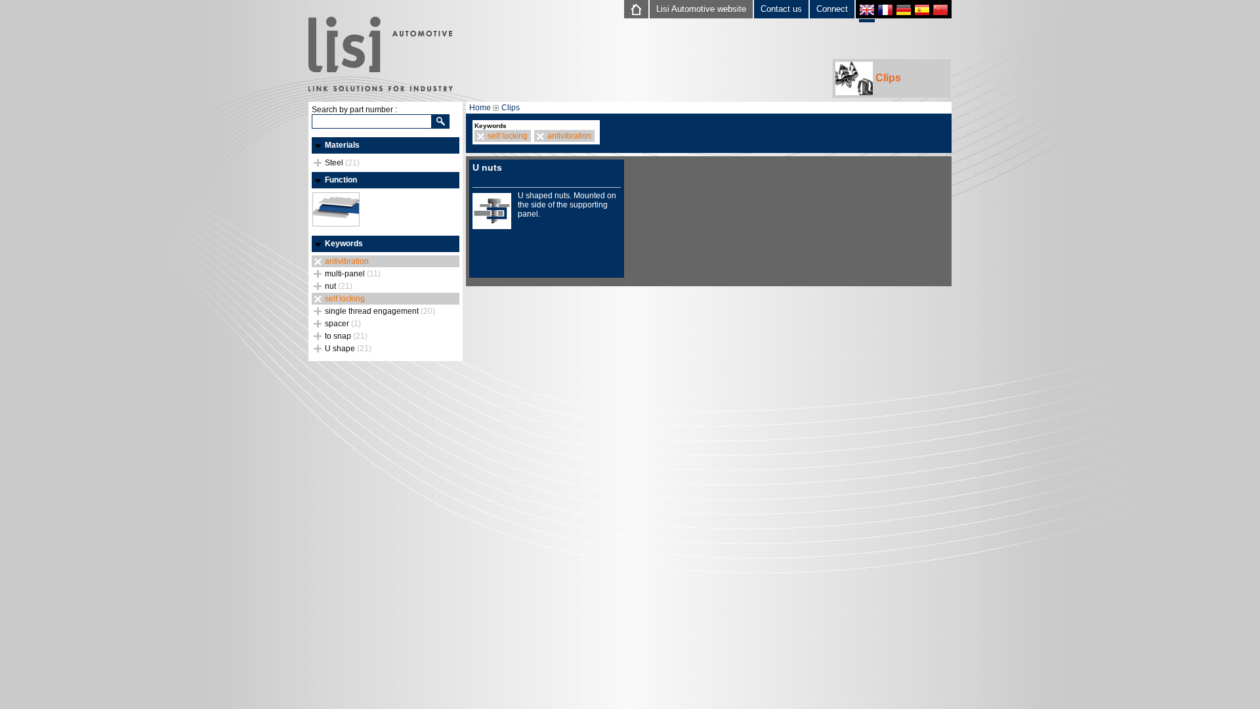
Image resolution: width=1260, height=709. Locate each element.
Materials (342, 145)
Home (480, 107)
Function (341, 179)
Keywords (344, 243)
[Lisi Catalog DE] (904, 11)
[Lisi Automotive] (380, 55)
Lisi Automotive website (701, 9)
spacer (343, 323)
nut (338, 286)
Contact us (781, 9)
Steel (342, 162)
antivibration (347, 261)
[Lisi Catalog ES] (922, 11)
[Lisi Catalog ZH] (940, 11)
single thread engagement (380, 311)
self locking (345, 298)
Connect (832, 9)
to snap (346, 336)
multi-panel (353, 273)
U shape (348, 348)
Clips (887, 77)
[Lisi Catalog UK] (867, 13)
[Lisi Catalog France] (885, 11)
